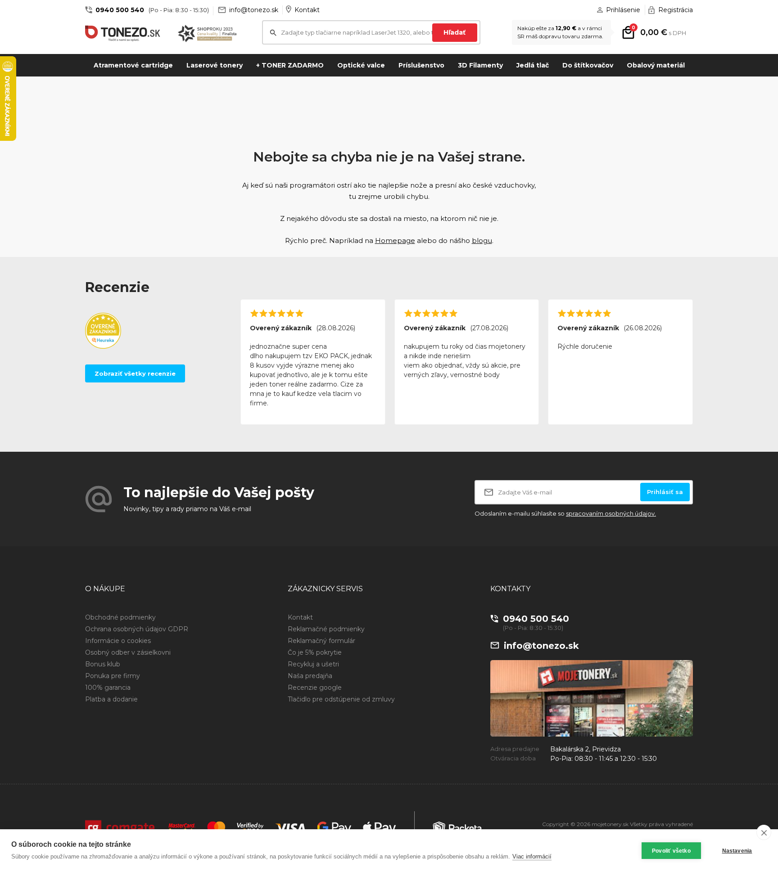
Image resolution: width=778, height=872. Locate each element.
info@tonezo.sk (253, 10)
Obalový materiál (656, 65)
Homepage (395, 240)
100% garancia (108, 687)
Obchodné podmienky (120, 617)
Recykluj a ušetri (313, 664)
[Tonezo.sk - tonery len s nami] (124, 33)
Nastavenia (737, 851)
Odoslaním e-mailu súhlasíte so (565, 513)
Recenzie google (315, 687)
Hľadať (454, 32)
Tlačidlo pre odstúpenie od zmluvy (341, 699)
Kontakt (307, 10)
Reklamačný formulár (321, 641)
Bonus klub (102, 664)
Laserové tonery (214, 65)
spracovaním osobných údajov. (611, 513)
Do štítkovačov (587, 65)
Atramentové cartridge (133, 65)
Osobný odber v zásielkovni (128, 652)
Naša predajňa (310, 676)
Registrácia (675, 10)
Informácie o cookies (118, 641)
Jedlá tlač (532, 65)
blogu (482, 240)
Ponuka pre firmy (112, 676)
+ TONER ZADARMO (290, 65)
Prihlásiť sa (665, 491)
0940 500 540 (119, 10)
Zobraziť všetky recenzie (135, 373)
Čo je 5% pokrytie (315, 652)
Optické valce (361, 65)
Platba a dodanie (111, 699)
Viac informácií (532, 856)
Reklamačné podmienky (326, 629)
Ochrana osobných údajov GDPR (136, 629)
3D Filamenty (480, 65)
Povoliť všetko (671, 851)
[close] (763, 832)
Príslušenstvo (421, 65)
